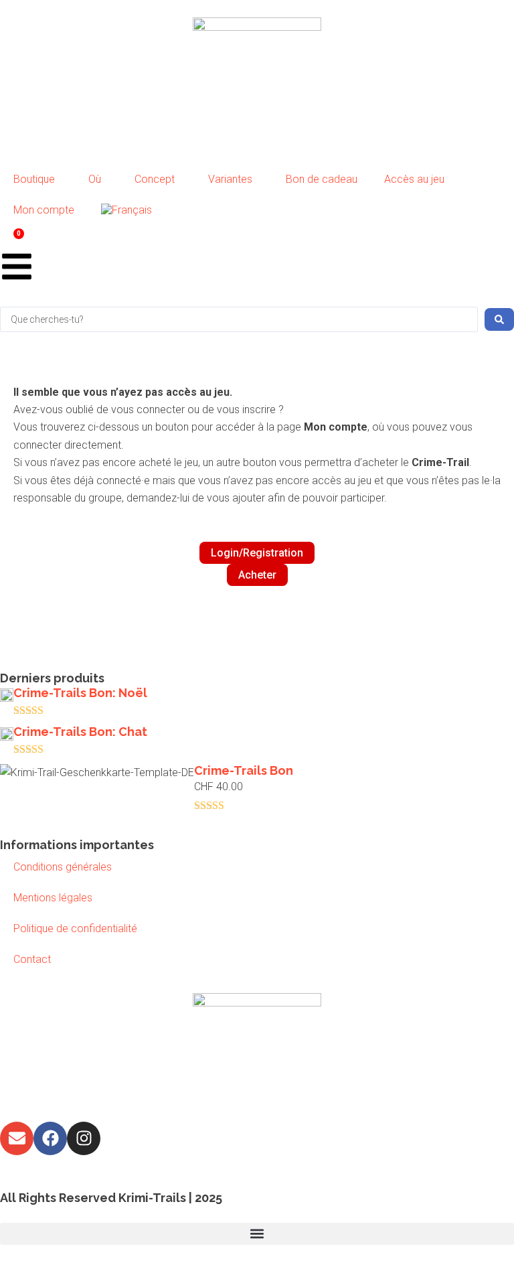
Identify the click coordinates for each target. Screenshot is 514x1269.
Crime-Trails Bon (243, 770)
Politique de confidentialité (75, 928)
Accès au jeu (414, 179)
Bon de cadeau (321, 179)
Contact (32, 959)
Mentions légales (52, 897)
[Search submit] (499, 319)
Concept (155, 179)
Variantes (230, 179)
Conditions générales (62, 867)
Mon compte (43, 210)
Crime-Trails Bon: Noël (80, 693)
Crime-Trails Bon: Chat (80, 732)
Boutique (34, 179)
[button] (257, 1234)
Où (94, 179)
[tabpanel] (257, 493)
